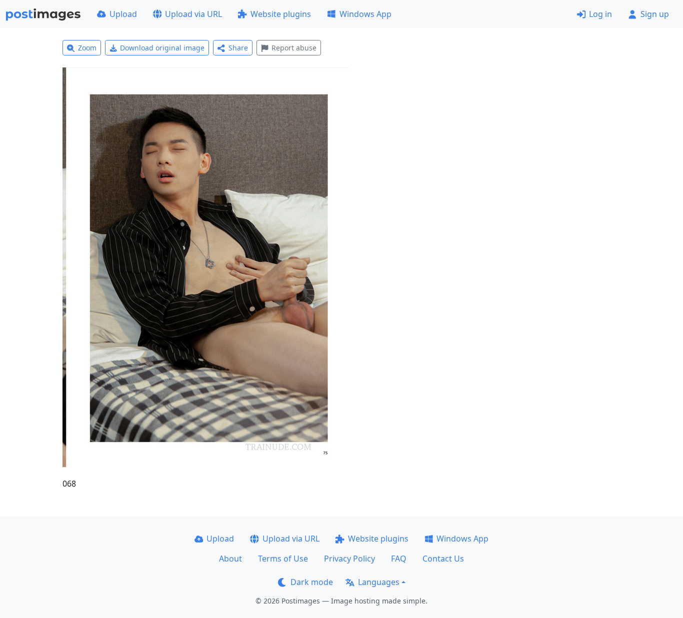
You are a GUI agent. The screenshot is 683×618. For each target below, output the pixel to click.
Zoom (87, 47)
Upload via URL (193, 13)
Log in (600, 13)
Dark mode (311, 582)
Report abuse (294, 47)
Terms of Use (283, 558)
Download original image (162, 47)
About (230, 558)
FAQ (398, 558)
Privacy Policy (349, 558)
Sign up (654, 13)
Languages (379, 582)
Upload (123, 13)
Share (238, 47)
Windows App (366, 13)
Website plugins (280, 13)
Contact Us (443, 558)
